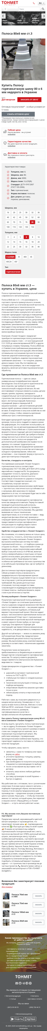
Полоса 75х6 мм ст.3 (20, 904)
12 (8, 242)
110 (14, 227)
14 (14, 242)
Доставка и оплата (35, 999)
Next (44, 16)
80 (32, 222)
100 (8, 227)
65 (8, 222)
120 (20, 227)
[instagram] (30, 983)
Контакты (35, 996)
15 (20, 242)
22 (8, 247)
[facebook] (27, 983)
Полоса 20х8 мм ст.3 (20, 922)
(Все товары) (7, 887)
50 (26, 217)
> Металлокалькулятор (23, 1014)
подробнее (11, 134)
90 (39, 222)
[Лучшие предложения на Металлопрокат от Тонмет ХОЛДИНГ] (10, 3)
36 (39, 212)
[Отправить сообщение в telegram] (23, 983)
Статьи (13, 999)
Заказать (38, 896)
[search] (43, 9)
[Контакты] (34, 3)
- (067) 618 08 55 (13, 1007)
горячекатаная (13, 272)
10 (39, 237)
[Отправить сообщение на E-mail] (17, 983)
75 (20, 222)
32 (32, 212)
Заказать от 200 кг (29, 99)
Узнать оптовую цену (18, 114)
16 (8, 212)
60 (39, 217)
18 (32, 242)
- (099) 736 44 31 (34, 1007)
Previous (3, 16)
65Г (16, 261)
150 (32, 227)
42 (14, 217)
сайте (17, 754)
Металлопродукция (13, 996)
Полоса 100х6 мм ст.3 (20, 913)
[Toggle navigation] (5, 9)
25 (20, 212)
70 (14, 222)
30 (26, 212)
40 (8, 217)
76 (26, 222)
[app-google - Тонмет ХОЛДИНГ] (17, 1019)
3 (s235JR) (10, 257)
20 (14, 212)
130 (26, 227)
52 (32, 217)
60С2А (8, 261)
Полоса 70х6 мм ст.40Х (20, 895)
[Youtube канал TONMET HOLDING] (20, 983)
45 (20, 217)
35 (19, 257)
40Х (25, 257)
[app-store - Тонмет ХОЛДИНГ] (30, 1019)
